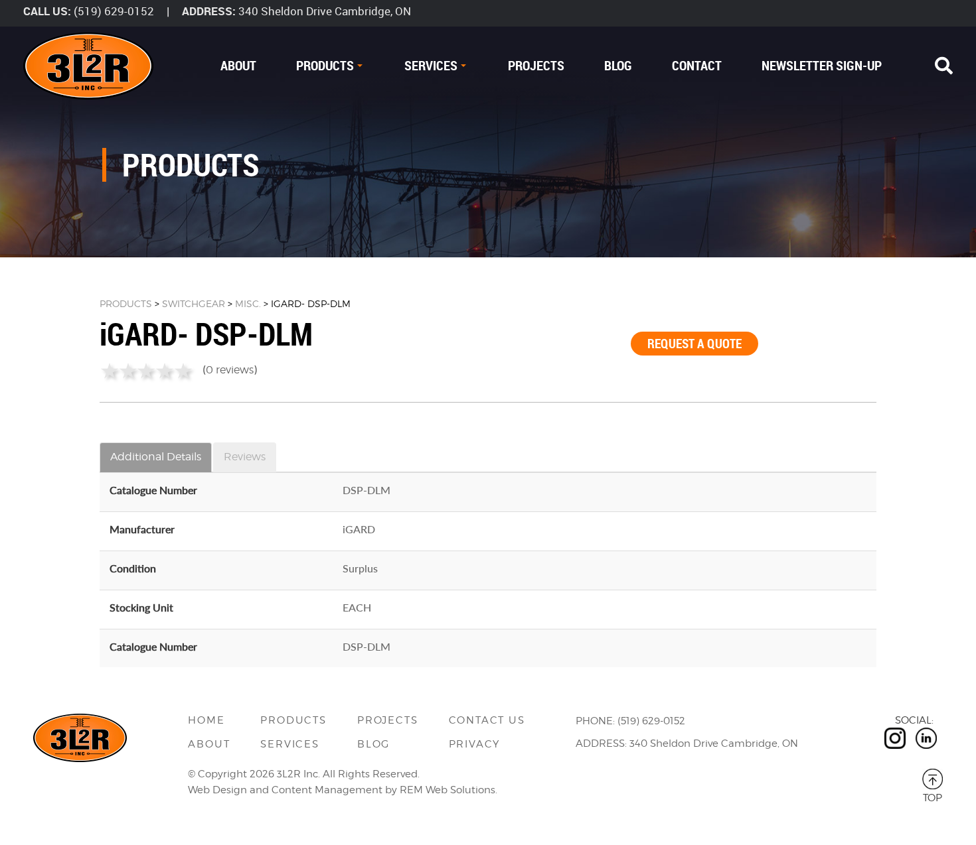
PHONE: (595, 721)
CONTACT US (487, 720)
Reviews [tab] (245, 456)
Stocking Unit (141, 607)
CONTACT (697, 65)
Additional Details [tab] (155, 456)
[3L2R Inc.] (88, 65)
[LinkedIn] (926, 738)
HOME (206, 720)
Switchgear (193, 303)
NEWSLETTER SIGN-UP (822, 65)
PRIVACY (475, 744)
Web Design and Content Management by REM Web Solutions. (342, 790)
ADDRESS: (209, 11)
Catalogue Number (153, 490)
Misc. (248, 303)
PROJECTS (536, 65)
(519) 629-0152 (114, 11)
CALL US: (47, 11)
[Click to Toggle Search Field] (944, 66)
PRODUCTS (325, 65)
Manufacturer (142, 529)
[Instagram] (895, 738)
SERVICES (430, 65)
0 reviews (230, 369)
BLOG (618, 65)
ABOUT (238, 65)
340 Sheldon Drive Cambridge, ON (324, 11)
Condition (133, 568)
